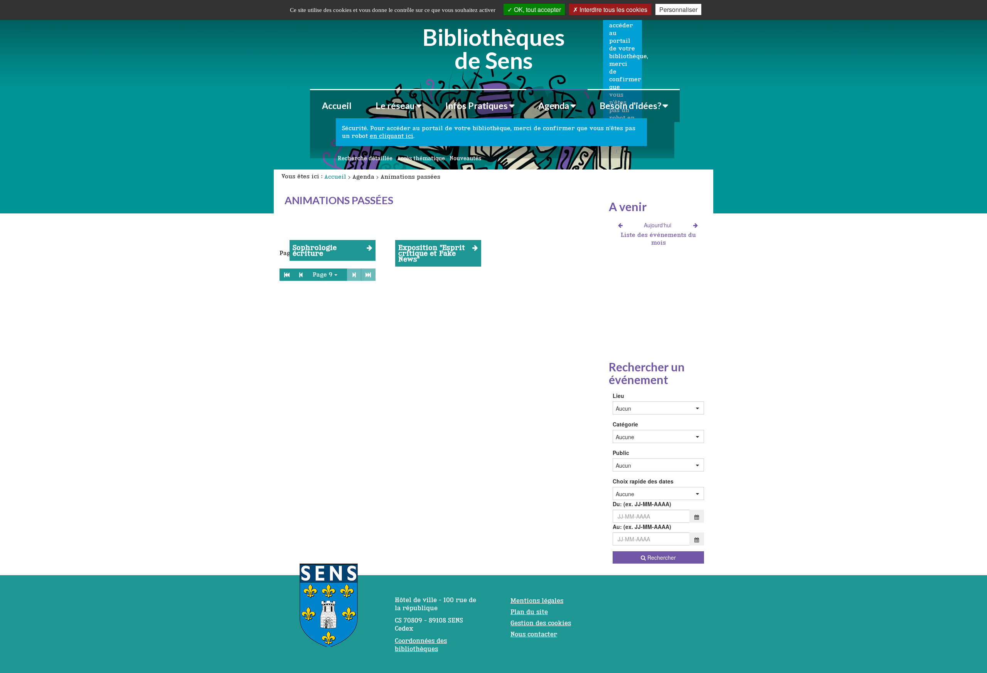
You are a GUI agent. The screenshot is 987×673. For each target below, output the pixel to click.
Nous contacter (533, 634)
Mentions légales (536, 600)
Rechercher (661, 557)
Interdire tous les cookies (612, 9)
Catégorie (625, 424)
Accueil (337, 105)
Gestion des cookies (540, 622)
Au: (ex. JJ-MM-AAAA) (642, 526)
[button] (398, 105)
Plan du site (529, 611)
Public (621, 452)
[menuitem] (337, 105)
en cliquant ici (391, 136)
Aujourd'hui (658, 225)
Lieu (618, 395)
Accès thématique (421, 158)
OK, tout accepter (536, 9)
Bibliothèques (494, 47)
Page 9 (322, 274)
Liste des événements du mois (658, 239)
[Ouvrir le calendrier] (696, 516)
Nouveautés (465, 158)
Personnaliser (678, 9)
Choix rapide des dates (643, 481)
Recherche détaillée (365, 158)
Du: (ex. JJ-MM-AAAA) (642, 504)
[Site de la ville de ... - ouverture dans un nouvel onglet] (328, 609)
